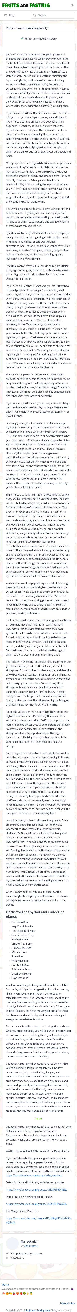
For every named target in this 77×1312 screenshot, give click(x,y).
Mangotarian (29, 1241)
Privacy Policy (67, 1303)
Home (5, 1284)
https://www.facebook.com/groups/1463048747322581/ (36, 1204)
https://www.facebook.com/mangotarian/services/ (34, 1175)
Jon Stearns (31, 1245)
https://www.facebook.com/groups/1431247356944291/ (36, 1189)
